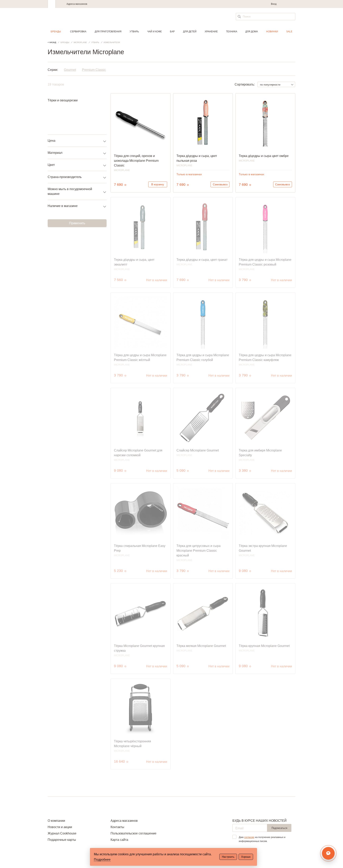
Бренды (56, 31)
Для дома (251, 31)
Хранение (211, 31)
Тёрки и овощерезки (63, 100)
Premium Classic (94, 69)
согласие (249, 837)
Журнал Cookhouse (62, 833)
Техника (231, 31)
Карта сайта (119, 839)
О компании (56, 820)
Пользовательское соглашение (133, 833)
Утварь (134, 31)
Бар (172, 31)
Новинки (272, 31)
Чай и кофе (154, 31)
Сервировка (78, 31)
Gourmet (70, 69)
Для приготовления (108, 31)
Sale (289, 31)
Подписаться (279, 828)
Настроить (228, 856)
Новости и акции (60, 827)
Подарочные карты (62, 839)
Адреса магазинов (76, 4)
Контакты (117, 827)
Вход (274, 4)
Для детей (190, 31)
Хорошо (246, 856)
